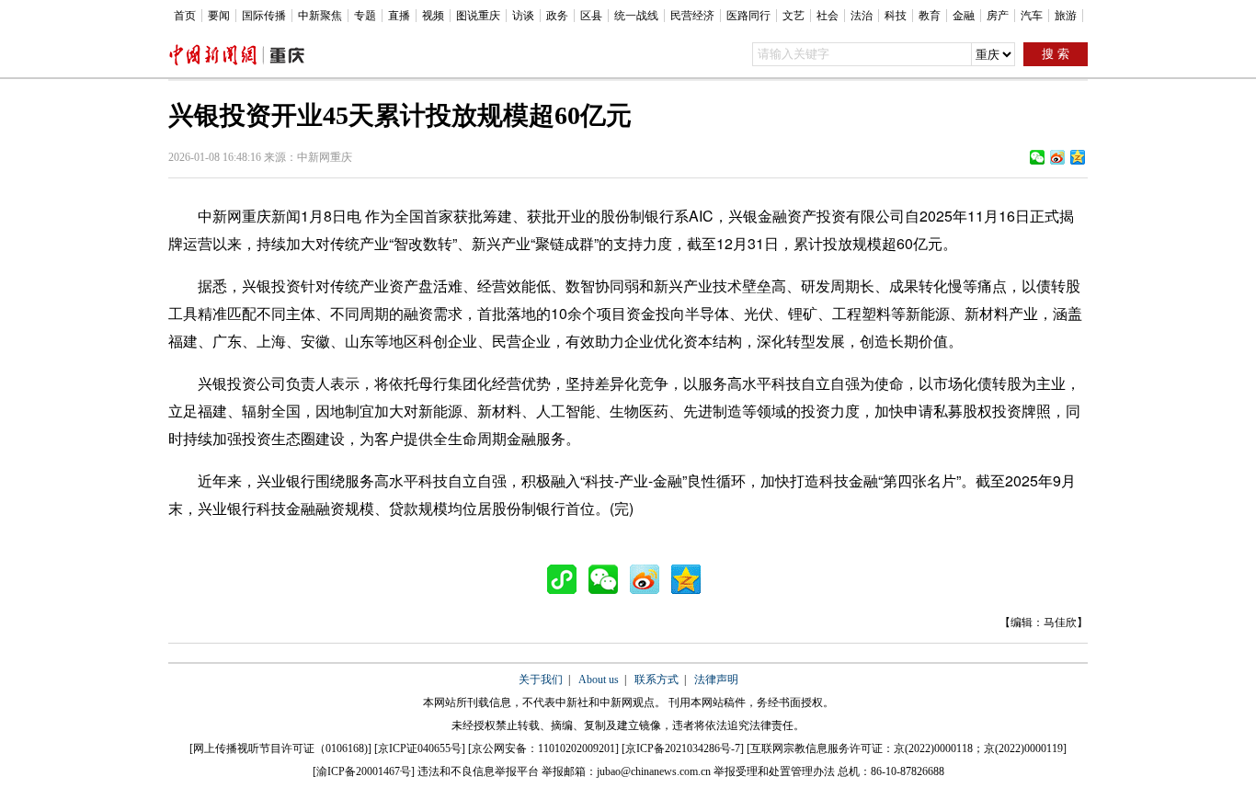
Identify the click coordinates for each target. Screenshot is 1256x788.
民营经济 (692, 15)
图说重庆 (478, 15)
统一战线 (636, 15)
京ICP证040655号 (420, 748)
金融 (964, 15)
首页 (185, 15)
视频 (433, 15)
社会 (827, 15)
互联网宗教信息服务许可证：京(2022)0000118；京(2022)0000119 (906, 748)
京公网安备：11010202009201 (543, 748)
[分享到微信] (1037, 157)
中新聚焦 (320, 15)
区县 (591, 15)
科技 (896, 15)
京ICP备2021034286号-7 (682, 748)
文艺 (793, 15)
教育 (930, 15)
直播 (399, 15)
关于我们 (541, 679)
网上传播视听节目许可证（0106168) (280, 748)
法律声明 (716, 679)
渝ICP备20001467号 (363, 771)
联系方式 (656, 679)
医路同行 (748, 15)
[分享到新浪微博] (1057, 157)
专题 (365, 15)
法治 (862, 15)
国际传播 (264, 15)
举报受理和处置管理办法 (774, 771)
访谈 (523, 15)
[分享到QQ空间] (1077, 157)
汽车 (1032, 15)
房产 (998, 15)
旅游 (1066, 15)
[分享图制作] (566, 579)
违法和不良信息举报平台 (478, 771)
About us (598, 679)
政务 (557, 15)
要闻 (219, 15)
